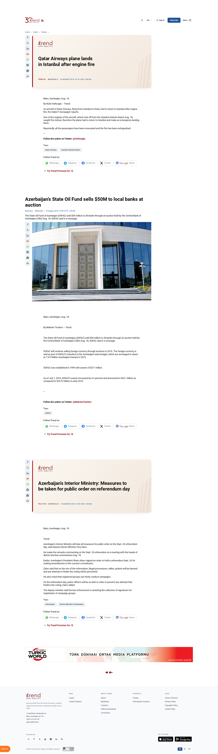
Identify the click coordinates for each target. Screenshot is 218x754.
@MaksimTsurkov (82, 402)
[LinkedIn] (56, 739)
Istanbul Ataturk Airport (70, 150)
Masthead (105, 702)
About (103, 698)
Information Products (141, 702)
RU (189, 749)
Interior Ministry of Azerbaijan (72, 604)
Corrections (105, 713)
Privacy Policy (170, 702)
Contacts (104, 705)
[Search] (141, 20)
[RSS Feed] (62, 739)
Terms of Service (171, 698)
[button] (27, 37)
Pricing (135, 698)
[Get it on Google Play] (183, 739)
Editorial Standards (108, 709)
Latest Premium (75, 702)
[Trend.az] (34, 20)
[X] (39, 739)
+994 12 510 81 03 (32, 719)
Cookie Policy (170, 709)
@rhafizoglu (79, 138)
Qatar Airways (51, 150)
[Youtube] (45, 739)
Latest (71, 698)
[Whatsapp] (28, 739)
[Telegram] (50, 739)
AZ (185, 749)
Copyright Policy (171, 705)
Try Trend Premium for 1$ (60, 171)
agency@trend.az (32, 722)
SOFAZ (48, 413)
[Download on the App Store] (165, 739)
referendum (50, 604)
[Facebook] (34, 739)
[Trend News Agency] (33, 696)
